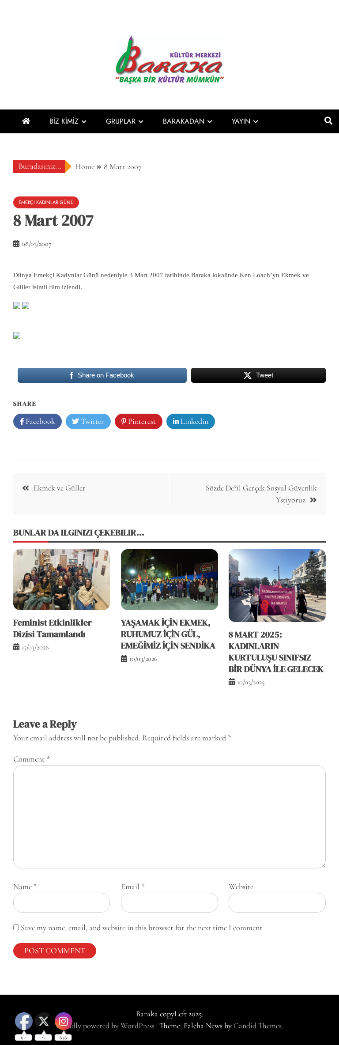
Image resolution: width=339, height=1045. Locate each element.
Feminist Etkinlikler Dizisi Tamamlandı (52, 628)
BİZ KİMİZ (64, 121)
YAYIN (241, 121)
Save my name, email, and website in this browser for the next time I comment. (142, 927)
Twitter (91, 421)
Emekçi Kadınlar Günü (46, 202)
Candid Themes (258, 1025)
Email (133, 886)
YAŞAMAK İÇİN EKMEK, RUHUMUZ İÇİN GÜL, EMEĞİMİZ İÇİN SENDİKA (168, 634)
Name (25, 886)
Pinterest (141, 421)
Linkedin (193, 421)
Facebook (39, 421)
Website (241, 886)
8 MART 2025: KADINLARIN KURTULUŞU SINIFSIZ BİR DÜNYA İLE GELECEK (276, 651)
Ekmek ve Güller (60, 488)
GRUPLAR (121, 121)
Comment (31, 759)
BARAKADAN (183, 121)
